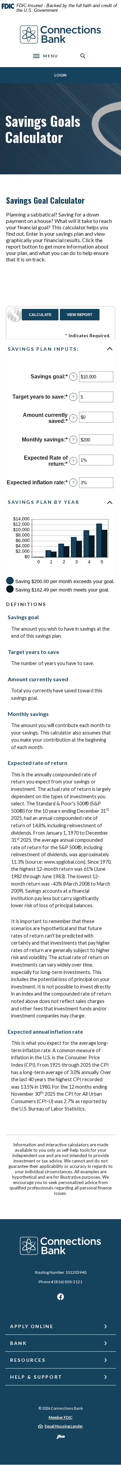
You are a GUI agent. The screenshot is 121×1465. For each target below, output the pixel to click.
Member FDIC (61, 1417)
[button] (60, 349)
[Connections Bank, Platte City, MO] (60, 35)
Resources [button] (28, 1360)
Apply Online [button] (32, 1326)
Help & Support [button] (36, 1377)
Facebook (60, 1298)
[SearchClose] (83, 56)
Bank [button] (18, 1343)
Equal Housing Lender (64, 1426)
